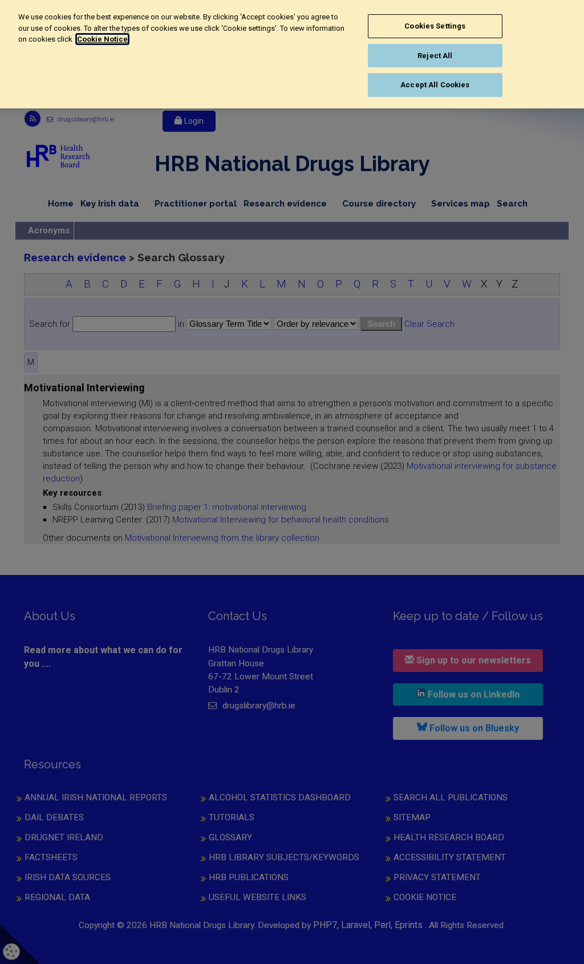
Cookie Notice (102, 39)
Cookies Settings (434, 26)
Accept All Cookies (434, 84)
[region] (292, 54)
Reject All (434, 55)
